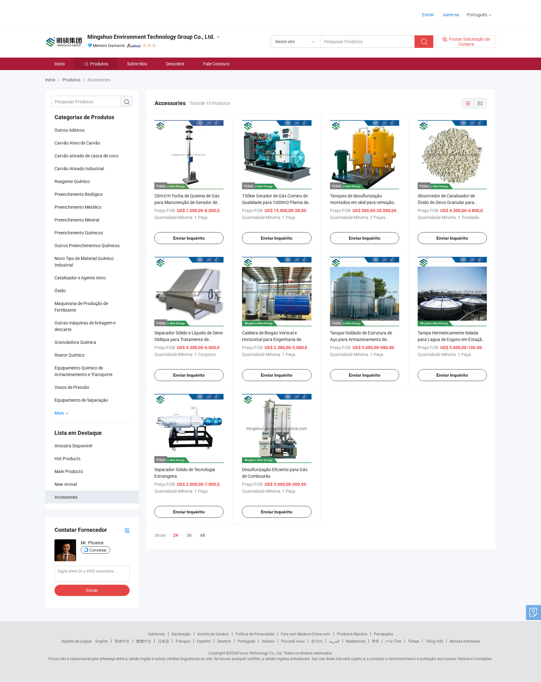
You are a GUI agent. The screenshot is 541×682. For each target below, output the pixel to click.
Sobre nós (156, 633)
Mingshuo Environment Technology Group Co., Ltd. (150, 36)
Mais (59, 413)
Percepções (383, 633)
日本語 (163, 641)
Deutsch (224, 641)
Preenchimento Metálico (77, 207)
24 (175, 535)
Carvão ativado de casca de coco (86, 156)
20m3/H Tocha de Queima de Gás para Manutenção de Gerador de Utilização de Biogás (186, 202)
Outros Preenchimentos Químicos (87, 245)
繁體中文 (143, 641)
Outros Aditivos (69, 130)
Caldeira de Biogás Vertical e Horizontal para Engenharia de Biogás (271, 339)
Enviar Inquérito (189, 238)
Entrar (428, 15)
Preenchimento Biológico (78, 194)
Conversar (98, 549)
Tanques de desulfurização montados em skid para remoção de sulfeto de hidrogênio (362, 202)
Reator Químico (69, 355)
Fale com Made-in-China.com (305, 633)
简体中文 (122, 641)
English (101, 641)
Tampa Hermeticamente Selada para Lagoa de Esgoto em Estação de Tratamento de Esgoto (451, 339)
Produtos (99, 64)
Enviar (92, 590)
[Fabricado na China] (85, 12)
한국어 (316, 641)
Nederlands (355, 641)
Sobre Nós (137, 64)
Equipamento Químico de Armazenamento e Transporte (83, 371)
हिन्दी (375, 641)
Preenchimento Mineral (76, 220)
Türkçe (413, 641)
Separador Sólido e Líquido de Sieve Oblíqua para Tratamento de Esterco (188, 339)
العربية (334, 641)
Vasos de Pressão (71, 387)
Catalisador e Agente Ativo (80, 278)
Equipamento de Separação (81, 400)
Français (183, 641)
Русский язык (293, 641)
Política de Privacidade (254, 633)
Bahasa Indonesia (465, 641)
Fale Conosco (216, 64)
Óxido (60, 290)
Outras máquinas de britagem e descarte (85, 326)
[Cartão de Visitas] (127, 530)
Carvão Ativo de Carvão (77, 143)
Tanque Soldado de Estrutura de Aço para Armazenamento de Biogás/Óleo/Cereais (361, 339)
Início (59, 64)
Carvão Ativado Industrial (79, 168)
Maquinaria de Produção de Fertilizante (81, 306)
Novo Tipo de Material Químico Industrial (84, 261)
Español (204, 641)
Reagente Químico (72, 181)
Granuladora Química (75, 342)
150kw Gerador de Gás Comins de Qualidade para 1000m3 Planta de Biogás (275, 202)
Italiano (268, 641)
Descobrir (175, 64)
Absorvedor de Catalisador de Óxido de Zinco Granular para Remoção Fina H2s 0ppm (446, 202)
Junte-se (450, 15)
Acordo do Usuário (213, 633)
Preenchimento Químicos (78, 233)
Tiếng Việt (434, 641)
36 (189, 535)
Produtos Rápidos (352, 633)
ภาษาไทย (393, 641)
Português (246, 641)
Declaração (181, 633)
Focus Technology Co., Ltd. (260, 652)
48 (202, 535)
